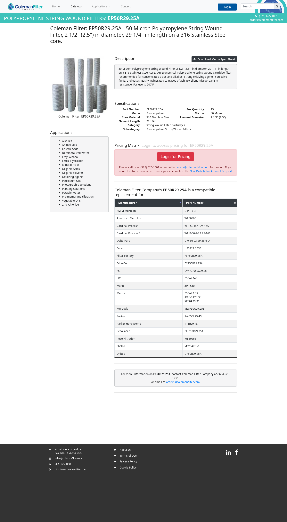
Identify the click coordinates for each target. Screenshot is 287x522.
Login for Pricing (175, 156)
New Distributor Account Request (211, 171)
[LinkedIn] (228, 452)
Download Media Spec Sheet (216, 59)
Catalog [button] (75, 6)
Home (56, 6)
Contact (126, 6)
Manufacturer (127, 203)
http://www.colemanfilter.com (70, 469)
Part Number (194, 203)
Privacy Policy (128, 461)
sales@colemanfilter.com (68, 458)
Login (227, 7)
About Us (125, 450)
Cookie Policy (128, 467)
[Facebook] (236, 452)
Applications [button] (100, 6)
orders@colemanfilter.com (266, 20)
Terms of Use (128, 455)
